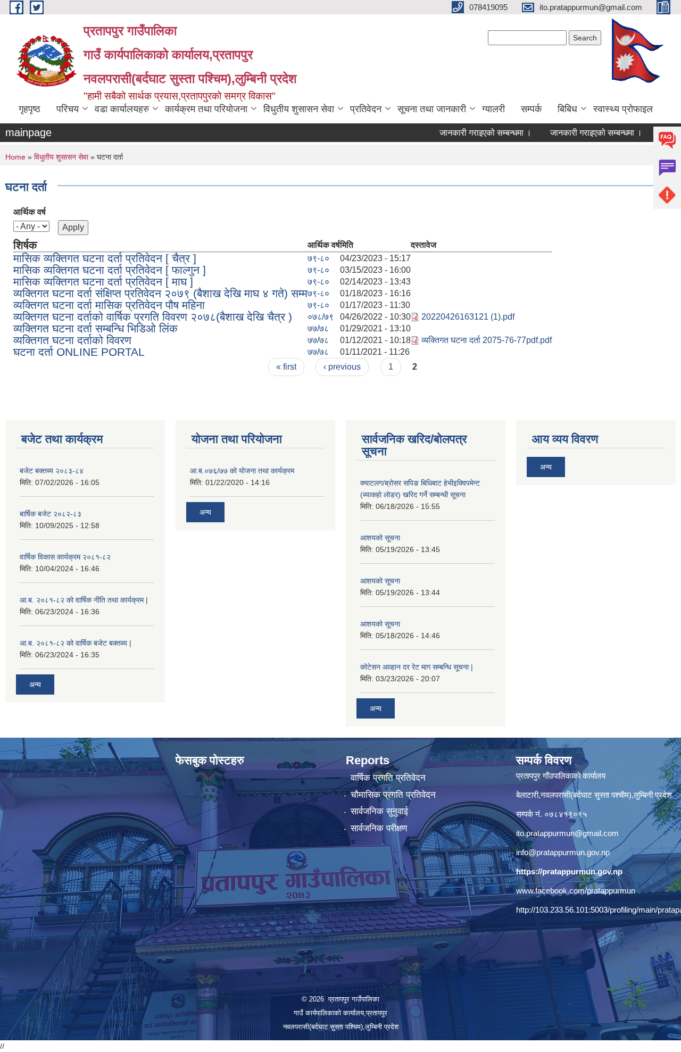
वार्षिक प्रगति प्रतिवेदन (388, 778)
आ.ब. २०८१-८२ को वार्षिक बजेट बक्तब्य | (75, 643)
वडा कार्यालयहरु (122, 109)
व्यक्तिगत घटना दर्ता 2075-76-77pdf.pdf (486, 340)
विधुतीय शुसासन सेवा (298, 109)
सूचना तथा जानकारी (431, 109)
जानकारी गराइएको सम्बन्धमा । (465, 132)
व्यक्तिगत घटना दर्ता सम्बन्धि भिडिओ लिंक (95, 328)
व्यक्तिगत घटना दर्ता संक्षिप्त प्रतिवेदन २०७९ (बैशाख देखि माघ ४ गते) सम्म (160, 293)
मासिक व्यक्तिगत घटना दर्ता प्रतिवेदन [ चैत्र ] (104, 258)
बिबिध (567, 109)
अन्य (35, 684)
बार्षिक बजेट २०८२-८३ (50, 514)
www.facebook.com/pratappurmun (575, 890)
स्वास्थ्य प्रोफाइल (623, 109)
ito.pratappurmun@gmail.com (567, 833)
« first (286, 366)
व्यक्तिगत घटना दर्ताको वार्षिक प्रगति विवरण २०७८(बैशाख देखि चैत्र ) (152, 317)
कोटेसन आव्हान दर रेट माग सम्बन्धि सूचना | (416, 667)
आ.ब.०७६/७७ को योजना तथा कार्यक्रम (242, 470)
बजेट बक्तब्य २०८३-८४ (52, 470)
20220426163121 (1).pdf (467, 316)
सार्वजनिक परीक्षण (379, 828)
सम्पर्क (531, 109)
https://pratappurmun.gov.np (569, 871)
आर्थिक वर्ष (29, 211)
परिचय (67, 109)
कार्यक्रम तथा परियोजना (206, 109)
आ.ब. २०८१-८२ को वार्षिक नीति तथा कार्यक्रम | (84, 600)
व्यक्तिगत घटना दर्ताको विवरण (72, 340)
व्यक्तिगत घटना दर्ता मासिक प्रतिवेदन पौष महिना (109, 305)
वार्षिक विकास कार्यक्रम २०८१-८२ (65, 557)
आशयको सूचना (380, 537)
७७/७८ (318, 328)
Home (15, 157)
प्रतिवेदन (365, 109)
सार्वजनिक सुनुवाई (379, 811)
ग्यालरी (493, 109)
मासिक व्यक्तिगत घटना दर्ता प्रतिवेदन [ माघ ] (103, 281)
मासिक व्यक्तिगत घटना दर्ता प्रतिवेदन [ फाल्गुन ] (109, 270)
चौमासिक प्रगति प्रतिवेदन (393, 795)
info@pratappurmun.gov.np (563, 852)
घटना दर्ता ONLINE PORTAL (79, 352)
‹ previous (342, 366)
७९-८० (318, 258)
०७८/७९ (321, 316)
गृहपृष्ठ (29, 109)
